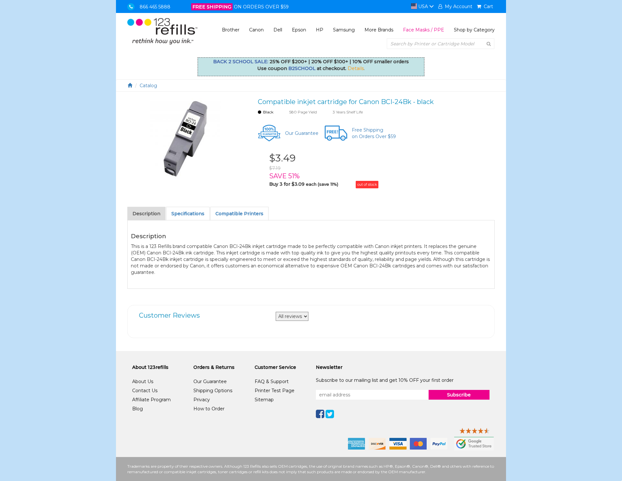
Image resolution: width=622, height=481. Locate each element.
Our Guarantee (301, 133)
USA (423, 6)
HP (319, 30)
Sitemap (264, 400)
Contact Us (144, 390)
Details (356, 68)
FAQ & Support (272, 381)
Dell (277, 30)
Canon (256, 30)
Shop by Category (474, 30)
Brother (230, 30)
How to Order (209, 409)
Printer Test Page (274, 390)
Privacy (201, 400)
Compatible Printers (239, 214)
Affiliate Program (151, 400)
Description (146, 214)
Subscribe (459, 395)
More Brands (378, 30)
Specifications (187, 214)
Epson (299, 30)
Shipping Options (212, 390)
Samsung (344, 30)
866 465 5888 (155, 7)
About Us (142, 381)
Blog (137, 409)
